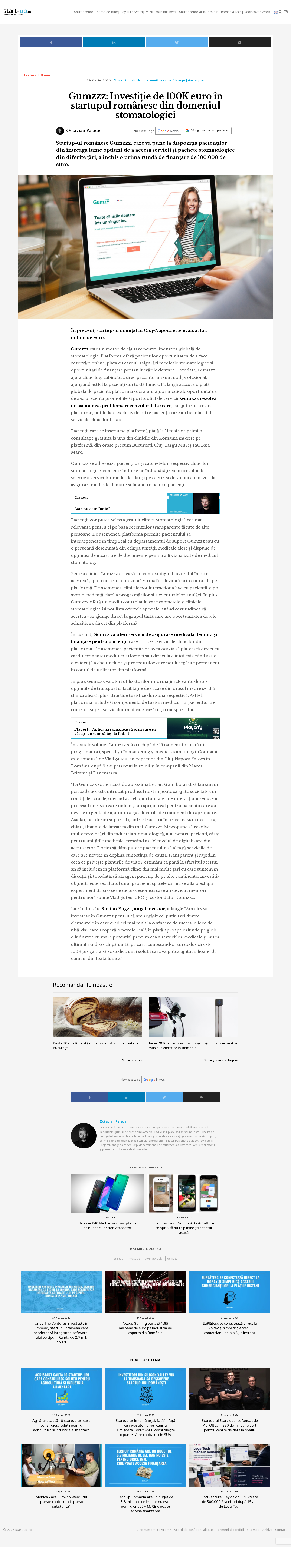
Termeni (230, 1529)
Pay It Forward (132, 12)
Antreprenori (84, 12)
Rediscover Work (257, 12)
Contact (281, 1529)
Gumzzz (80, 349)
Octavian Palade (82, 130)
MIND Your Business (161, 12)
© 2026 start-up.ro (17, 1529)
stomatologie (154, 1258)
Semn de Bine (107, 12)
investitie (134, 1258)
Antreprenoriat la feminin (198, 12)
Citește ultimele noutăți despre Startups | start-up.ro (164, 80)
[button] (280, 11)
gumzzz (172, 1258)
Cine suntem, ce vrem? (154, 1529)
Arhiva (267, 1529)
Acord (193, 1529)
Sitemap (253, 1529)
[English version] (276, 11)
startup (119, 1258)
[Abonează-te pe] (168, 131)
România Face (231, 12)
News (118, 80)
